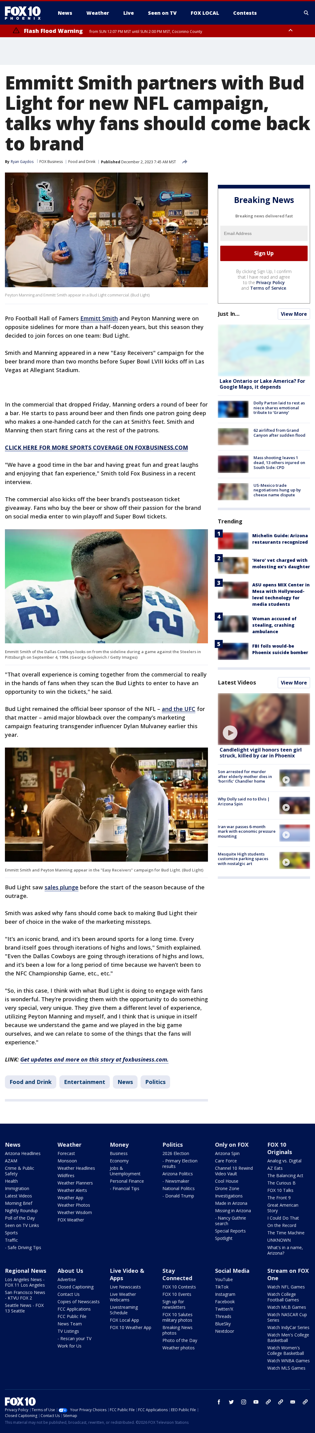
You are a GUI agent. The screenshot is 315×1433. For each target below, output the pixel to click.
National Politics (178, 1188)
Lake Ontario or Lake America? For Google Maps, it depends (262, 384)
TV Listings (68, 1331)
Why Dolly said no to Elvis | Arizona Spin (244, 801)
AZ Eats (275, 1168)
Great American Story (282, 1207)
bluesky (280, 1402)
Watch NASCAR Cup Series (287, 1317)
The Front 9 (279, 1198)
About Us (70, 1270)
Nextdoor (224, 1331)
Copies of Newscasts (79, 1301)
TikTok (222, 1287)
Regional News (25, 1270)
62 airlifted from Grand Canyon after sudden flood (279, 432)
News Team (70, 1324)
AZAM (11, 1161)
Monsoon (67, 1161)
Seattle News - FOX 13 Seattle (24, 1308)
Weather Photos (74, 1205)
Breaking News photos (177, 1330)
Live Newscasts (125, 1287)
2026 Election (175, 1153)
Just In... (229, 313)
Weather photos (178, 1348)
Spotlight (224, 1238)
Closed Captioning (76, 1287)
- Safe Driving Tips (23, 1247)
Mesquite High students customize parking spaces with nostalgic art (243, 858)
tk (268, 1402)
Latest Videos (237, 682)
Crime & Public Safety (19, 1171)
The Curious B (281, 1183)
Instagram (225, 1294)
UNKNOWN (279, 1240)
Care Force (226, 1161)
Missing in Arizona (233, 1210)
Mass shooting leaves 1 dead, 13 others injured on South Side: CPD (279, 462)
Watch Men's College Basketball (288, 1337)
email (293, 1402)
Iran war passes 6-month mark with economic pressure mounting (247, 831)
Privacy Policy (270, 282)
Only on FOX (232, 1144)
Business (119, 1153)
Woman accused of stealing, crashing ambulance (274, 625)
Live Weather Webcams (123, 1297)
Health (11, 1181)
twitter (231, 1402)
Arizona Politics (177, 1174)
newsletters (305, 1402)
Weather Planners (75, 1183)
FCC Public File (72, 1316)
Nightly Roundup (21, 1210)
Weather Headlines (76, 1168)
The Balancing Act (285, 1175)
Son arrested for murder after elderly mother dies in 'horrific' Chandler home (245, 776)
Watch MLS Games (286, 1368)
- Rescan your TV (74, 1338)
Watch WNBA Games (288, 1361)
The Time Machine (286, 1233)
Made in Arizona (231, 1203)
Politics (155, 1082)
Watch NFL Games (286, 1287)
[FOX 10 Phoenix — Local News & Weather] (25, 13)
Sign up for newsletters (173, 1304)
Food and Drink (81, 161)
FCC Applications (74, 1309)
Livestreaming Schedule (124, 1310)
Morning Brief (18, 1203)
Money (119, 1144)
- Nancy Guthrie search (230, 1220)
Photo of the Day (179, 1340)
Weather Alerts (72, 1190)
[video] (264, 719)
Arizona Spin (227, 1153)
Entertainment (84, 1082)
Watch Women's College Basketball (285, 1350)
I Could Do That (283, 1218)
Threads (223, 1316)
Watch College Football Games (283, 1297)
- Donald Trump (178, 1196)
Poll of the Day (20, 1218)
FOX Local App (124, 1320)
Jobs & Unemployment (125, 1171)
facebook (219, 1402)
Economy (119, 1161)
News (125, 1082)
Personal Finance (127, 1181)
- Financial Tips (124, 1188)
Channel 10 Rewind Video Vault (234, 1171)
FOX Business (51, 161)
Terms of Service (268, 288)
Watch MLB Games (286, 1307)
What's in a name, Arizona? (285, 1250)
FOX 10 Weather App (130, 1327)
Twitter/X (224, 1309)
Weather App (70, 1198)
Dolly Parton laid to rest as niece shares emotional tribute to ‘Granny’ (279, 407)
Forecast (66, 1153)
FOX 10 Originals (279, 1148)
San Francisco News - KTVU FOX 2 (25, 1295)
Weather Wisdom (75, 1212)
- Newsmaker (175, 1181)
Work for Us (70, 1346)
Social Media (232, 1270)
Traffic (11, 1240)
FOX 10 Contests (179, 1287)
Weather (70, 1144)
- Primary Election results (179, 1163)
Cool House (226, 1181)
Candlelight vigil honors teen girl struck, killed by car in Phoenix (261, 752)
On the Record (281, 1225)
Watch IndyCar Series (288, 1327)
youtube (256, 1402)
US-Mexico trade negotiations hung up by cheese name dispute (277, 490)
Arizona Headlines (23, 1153)
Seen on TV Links (22, 1225)
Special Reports (230, 1231)
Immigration (17, 1188)
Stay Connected (177, 1274)
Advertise (67, 1279)
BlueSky (223, 1324)
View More (294, 314)
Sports (11, 1233)
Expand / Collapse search (306, 13)
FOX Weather (71, 1220)
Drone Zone (227, 1188)
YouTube (224, 1279)
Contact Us (69, 1294)
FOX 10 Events (176, 1294)
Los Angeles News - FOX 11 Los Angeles (25, 1282)
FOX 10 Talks (280, 1190)
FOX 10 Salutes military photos (177, 1317)
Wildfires (66, 1175)
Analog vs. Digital (284, 1161)
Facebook (225, 1301)
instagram (244, 1402)
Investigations (229, 1196)
